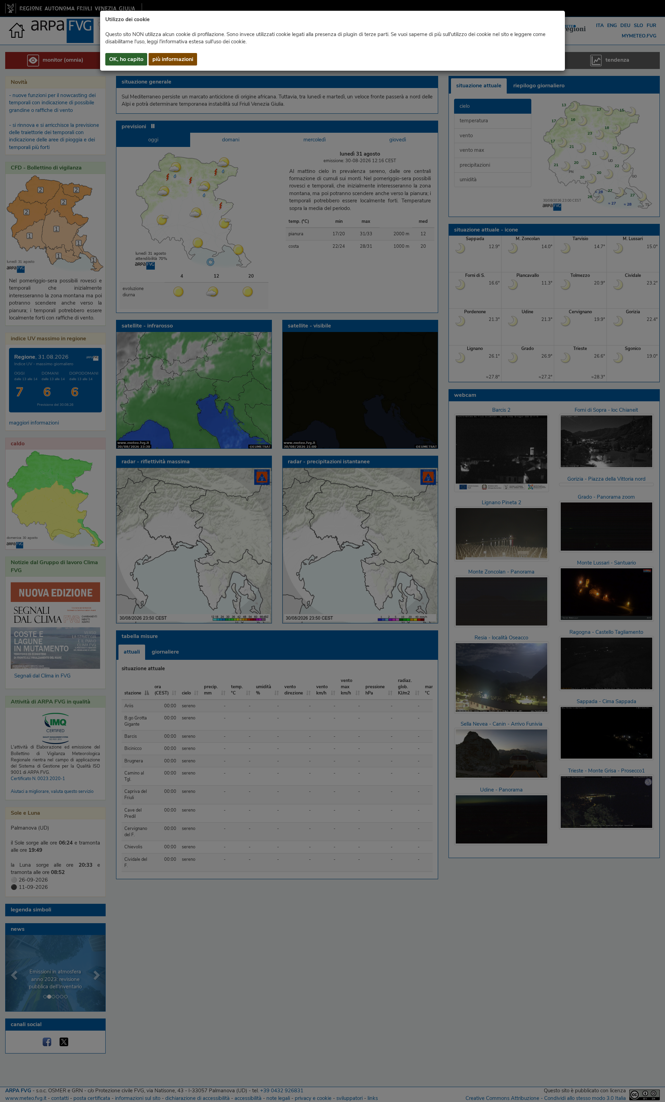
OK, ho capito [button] (126, 59)
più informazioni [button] (172, 59)
